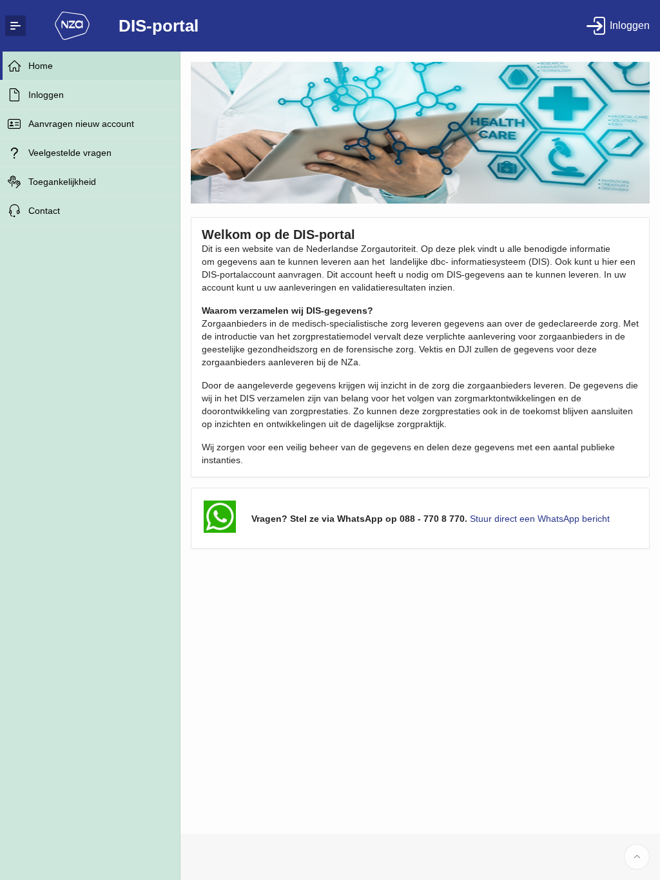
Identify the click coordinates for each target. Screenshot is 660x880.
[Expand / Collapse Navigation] (15, 25)
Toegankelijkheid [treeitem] (62, 182)
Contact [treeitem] (44, 211)
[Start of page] (637, 857)
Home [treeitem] (40, 66)
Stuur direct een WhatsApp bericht (540, 518)
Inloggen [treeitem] (46, 95)
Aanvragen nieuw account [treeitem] (81, 124)
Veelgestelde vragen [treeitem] (70, 153)
